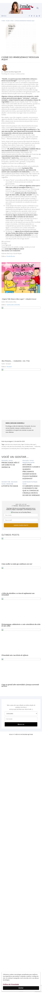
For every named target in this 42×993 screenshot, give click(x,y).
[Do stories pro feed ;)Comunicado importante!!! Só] (21, 742)
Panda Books (11, 256)
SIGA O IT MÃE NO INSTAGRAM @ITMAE (21, 734)
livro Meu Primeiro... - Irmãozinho (32, 446)
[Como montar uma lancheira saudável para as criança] (21, 764)
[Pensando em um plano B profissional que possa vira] (21, 881)
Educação (5, 460)
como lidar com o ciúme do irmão (12, 444)
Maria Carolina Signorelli (23, 448)
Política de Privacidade (11, 984)
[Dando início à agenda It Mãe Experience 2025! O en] (21, 916)
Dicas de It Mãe (6, 481)
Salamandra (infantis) (13, 305)
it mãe (7, 446)
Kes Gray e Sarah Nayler (15, 446)
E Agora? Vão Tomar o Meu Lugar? (28, 444)
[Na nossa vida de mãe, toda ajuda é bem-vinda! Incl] (21, 791)
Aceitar (21, 988)
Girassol (9, 367)
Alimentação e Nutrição (30, 481)
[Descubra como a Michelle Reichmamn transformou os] (21, 853)
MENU (4, 16)
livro (23, 446)
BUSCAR (21, 724)
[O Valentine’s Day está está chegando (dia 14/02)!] (21, 953)
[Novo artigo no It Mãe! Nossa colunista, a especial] (21, 822)
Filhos (11, 460)
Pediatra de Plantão (28, 462)
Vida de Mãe (9, 484)
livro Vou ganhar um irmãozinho (9, 448)
